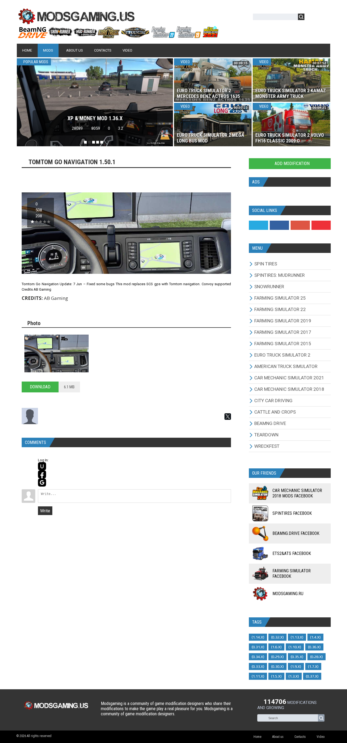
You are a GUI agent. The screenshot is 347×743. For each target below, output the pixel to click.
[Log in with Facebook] (42, 474)
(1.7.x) (313, 666)
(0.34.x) (258, 657)
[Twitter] (258, 225)
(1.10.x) (294, 647)
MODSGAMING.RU (287, 593)
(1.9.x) (296, 666)
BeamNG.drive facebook (295, 533)
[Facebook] (279, 225)
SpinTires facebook (292, 513)
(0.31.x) (258, 647)
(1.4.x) (315, 637)
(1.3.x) (293, 676)
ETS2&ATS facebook (291, 553)
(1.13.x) (297, 637)
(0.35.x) (297, 657)
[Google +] (300, 225)
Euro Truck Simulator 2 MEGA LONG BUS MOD (210, 138)
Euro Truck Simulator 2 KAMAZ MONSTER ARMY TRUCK (290, 93)
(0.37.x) (312, 676)
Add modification (292, 163)
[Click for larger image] (56, 353)
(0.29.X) (277, 657)
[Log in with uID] (42, 466)
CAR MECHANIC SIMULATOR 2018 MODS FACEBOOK (297, 493)
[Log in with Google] (42, 482)
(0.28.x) (316, 657)
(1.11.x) (258, 676)
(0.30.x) (277, 666)
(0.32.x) (277, 637)
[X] (227, 416)
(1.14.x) (258, 637)
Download (40, 386)
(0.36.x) (314, 647)
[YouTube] (321, 225)
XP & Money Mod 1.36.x (95, 118)
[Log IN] (311, 18)
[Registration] (324, 18)
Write (45, 510)
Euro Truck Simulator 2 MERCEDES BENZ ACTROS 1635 (208, 93)
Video (185, 62)
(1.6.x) (276, 647)
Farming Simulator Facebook (291, 573)
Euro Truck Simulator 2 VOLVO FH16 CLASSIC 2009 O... (289, 138)
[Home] (118, 36)
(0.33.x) (258, 666)
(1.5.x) (276, 676)
